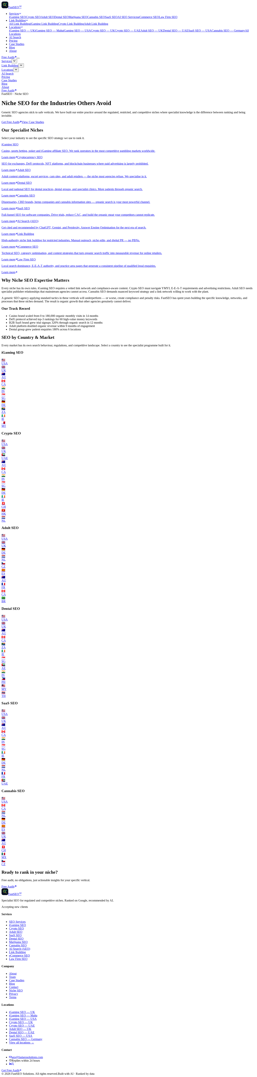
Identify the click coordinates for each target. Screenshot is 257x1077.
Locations (15, 27)
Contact (13, 987)
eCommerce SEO (148, 17)
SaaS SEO (111, 17)
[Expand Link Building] (21, 65)
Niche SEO (16, 990)
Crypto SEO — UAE (128, 30)
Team (12, 977)
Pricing (13, 40)
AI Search (15, 37)
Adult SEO (47, 17)
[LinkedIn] (10, 1064)
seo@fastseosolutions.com (27, 1057)
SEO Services (17, 921)
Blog (12, 47)
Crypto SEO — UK (103, 30)
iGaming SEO (17, 17)
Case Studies (16, 44)
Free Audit (8, 57)
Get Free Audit (10, 122)
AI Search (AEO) (19, 948)
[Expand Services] (14, 61)
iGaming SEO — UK (22, 30)
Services (14, 13)
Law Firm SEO (168, 17)
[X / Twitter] (13, 1064)
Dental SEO (61, 17)
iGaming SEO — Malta (49, 30)
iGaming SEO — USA (77, 30)
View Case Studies (33, 122)
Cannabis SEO (96, 17)
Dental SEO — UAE (175, 30)
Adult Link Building (96, 23)
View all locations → (21, 1042)
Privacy (13, 993)
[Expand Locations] (16, 70)
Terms (12, 997)
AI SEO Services (128, 17)
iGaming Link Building (44, 23)
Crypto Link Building (71, 23)
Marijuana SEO (78, 17)
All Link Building (19, 23)
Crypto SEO (33, 17)
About (13, 50)
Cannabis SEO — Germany (228, 30)
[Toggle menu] (18, 58)
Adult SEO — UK (152, 30)
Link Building (17, 20)
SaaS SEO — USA (200, 30)
